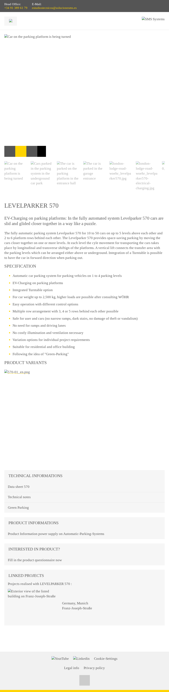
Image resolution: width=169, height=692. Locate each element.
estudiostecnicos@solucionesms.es (54, 8)
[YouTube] (60, 658)
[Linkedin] (81, 658)
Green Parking (18, 508)
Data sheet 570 (18, 487)
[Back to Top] (84, 680)
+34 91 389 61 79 (15, 8)
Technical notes (19, 497)
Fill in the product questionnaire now (35, 560)
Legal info (71, 668)
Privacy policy (94, 668)
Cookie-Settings (105, 659)
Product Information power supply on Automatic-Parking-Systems (56, 534)
